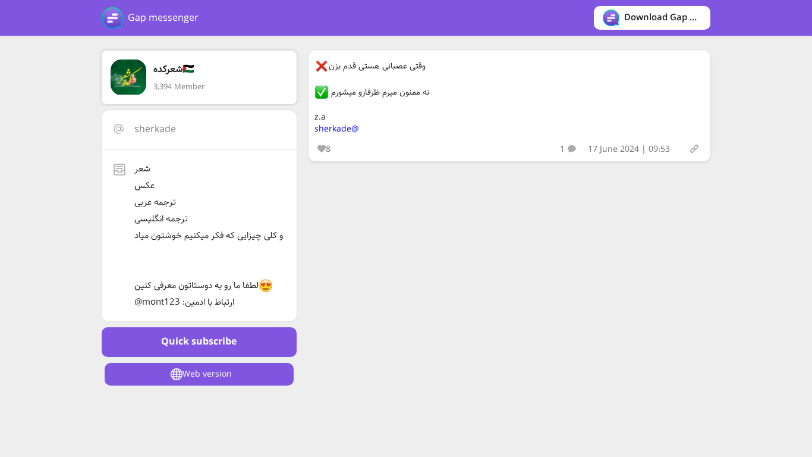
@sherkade (336, 129)
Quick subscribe (199, 341)
